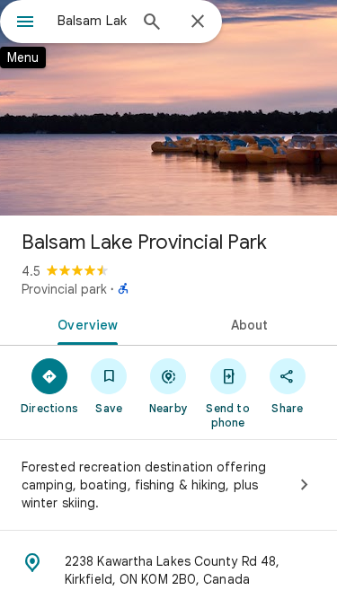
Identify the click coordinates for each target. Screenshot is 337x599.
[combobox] (92, 20)
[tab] (84, 323)
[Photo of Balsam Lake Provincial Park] (168, 108)
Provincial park (64, 289)
